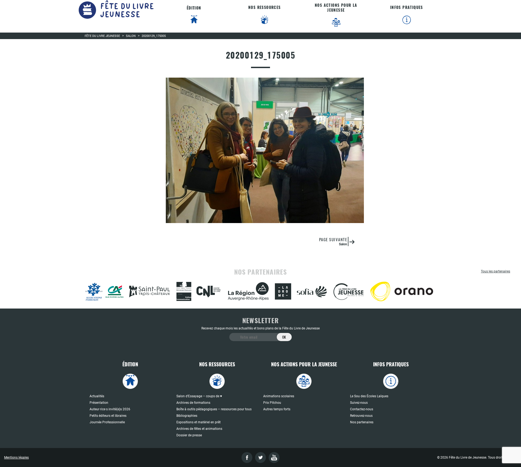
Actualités (97, 396)
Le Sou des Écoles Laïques (369, 396)
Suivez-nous (359, 403)
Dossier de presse (189, 435)
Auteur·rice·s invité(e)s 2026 (110, 409)
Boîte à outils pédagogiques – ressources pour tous (214, 409)
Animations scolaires (278, 396)
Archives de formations (193, 403)
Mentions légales (16, 457)
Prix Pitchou (272, 403)
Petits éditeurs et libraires (108, 416)
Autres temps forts (276, 409)
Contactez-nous (361, 409)
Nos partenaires (361, 422)
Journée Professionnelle (107, 422)
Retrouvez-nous (361, 416)
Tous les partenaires (495, 271)
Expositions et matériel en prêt (198, 422)
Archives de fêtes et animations (199, 429)
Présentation (99, 403)
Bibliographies (186, 416)
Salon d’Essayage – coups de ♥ (199, 396)
